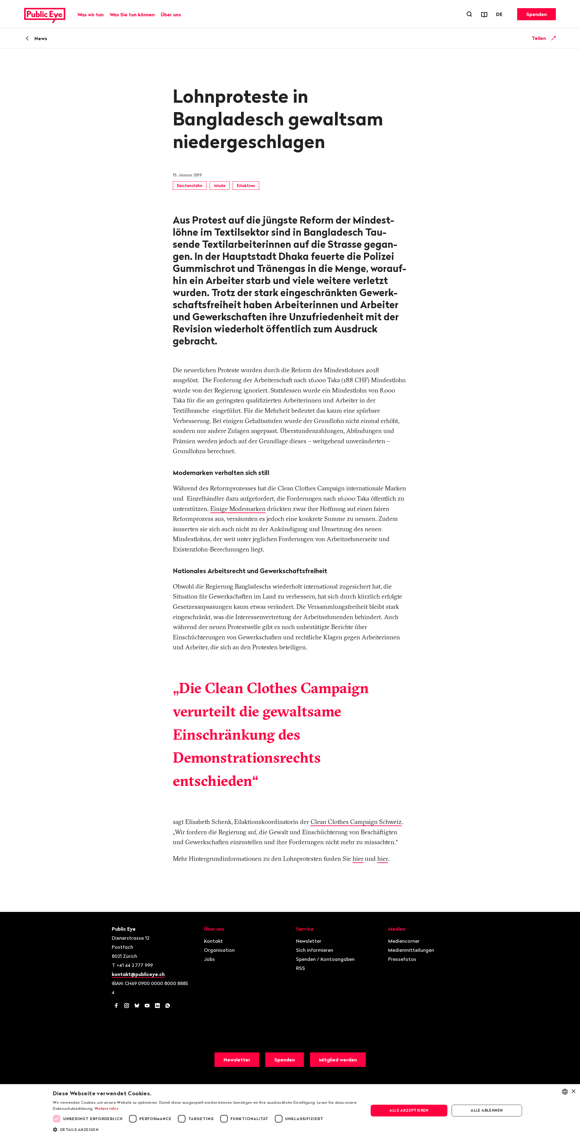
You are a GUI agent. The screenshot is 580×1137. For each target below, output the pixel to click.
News (40, 38)
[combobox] (565, 1092)
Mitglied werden (338, 1060)
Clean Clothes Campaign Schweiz (356, 821)
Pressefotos (402, 959)
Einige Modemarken (238, 508)
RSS (300, 968)
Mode (219, 185)
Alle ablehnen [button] (487, 1110)
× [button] (573, 1091)
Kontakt (213, 941)
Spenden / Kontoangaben (325, 959)
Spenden (536, 14)
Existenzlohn (189, 185)
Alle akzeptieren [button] (408, 1110)
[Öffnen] (554, 38)
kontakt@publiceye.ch (138, 974)
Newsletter (308, 941)
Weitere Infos (106, 1108)
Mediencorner (404, 941)
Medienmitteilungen (411, 950)
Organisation (219, 950)
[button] (206, 1129)
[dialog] (290, 1110)
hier (358, 858)
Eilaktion (246, 185)
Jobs (209, 959)
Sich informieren (314, 950)
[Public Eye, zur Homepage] (44, 14)
